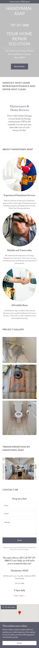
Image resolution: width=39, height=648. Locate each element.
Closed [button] (21, 596)
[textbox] (19, 505)
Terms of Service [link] (20, 549)
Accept (19, 643)
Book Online (19, 66)
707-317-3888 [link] (19, 25)
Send (19, 540)
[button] (24, 596)
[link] (19, 14)
